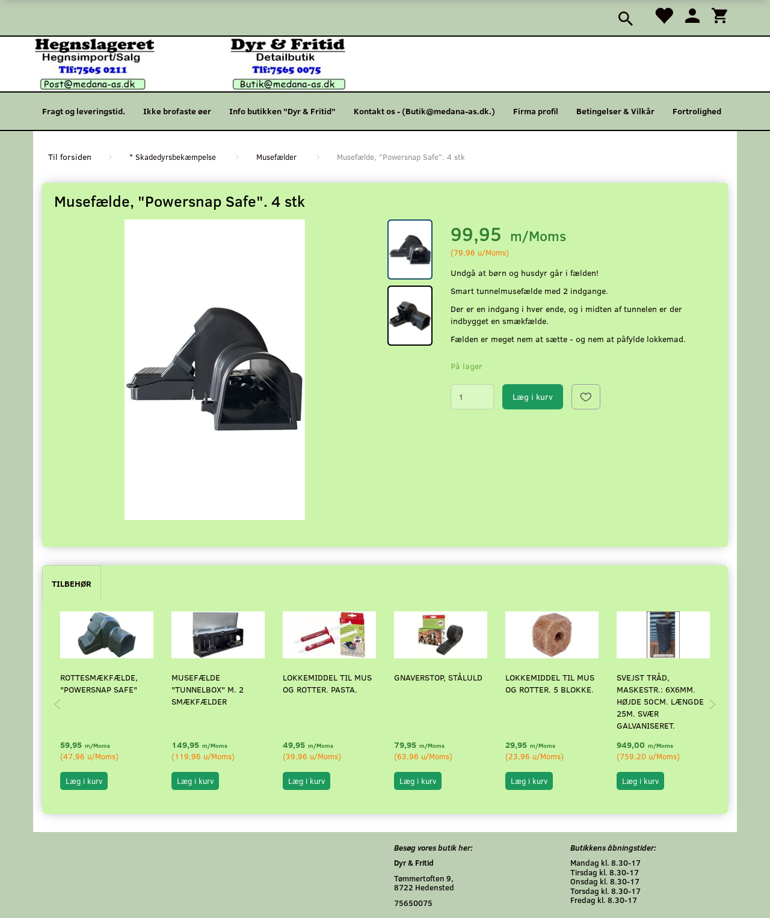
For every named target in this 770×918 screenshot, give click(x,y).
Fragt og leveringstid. (83, 111)
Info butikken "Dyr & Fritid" (282, 111)
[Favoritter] (663, 14)
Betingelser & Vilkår (615, 111)
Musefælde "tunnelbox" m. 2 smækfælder (207, 689)
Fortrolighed (697, 111)
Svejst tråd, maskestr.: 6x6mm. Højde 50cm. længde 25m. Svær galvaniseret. (660, 701)
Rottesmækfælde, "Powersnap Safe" (99, 683)
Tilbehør (71, 583)
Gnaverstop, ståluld (438, 677)
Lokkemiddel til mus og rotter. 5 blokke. (549, 683)
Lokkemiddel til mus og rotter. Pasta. (327, 683)
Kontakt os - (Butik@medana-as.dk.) (424, 111)
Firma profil (535, 111)
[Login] (692, 14)
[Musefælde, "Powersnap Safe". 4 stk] (215, 369)
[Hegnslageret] (190, 63)
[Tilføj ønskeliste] (585, 396)
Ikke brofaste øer (177, 111)
